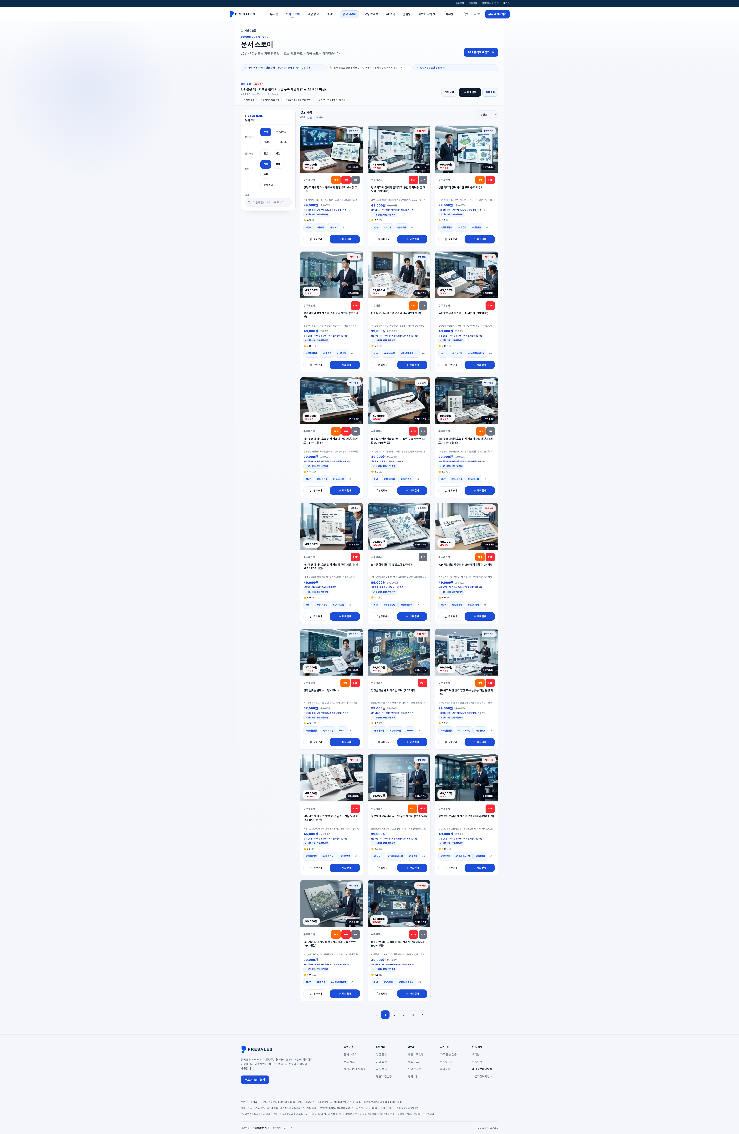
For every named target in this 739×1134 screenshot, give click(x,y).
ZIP (356, 179)
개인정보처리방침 (490, 3)
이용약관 (473, 3)
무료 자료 (490, 92)
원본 (266, 153)
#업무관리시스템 (395, 856)
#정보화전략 (406, 604)
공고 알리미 (382, 1062)
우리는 (476, 1054)
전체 (266, 132)
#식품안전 (476, 227)
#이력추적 (461, 227)
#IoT (376, 353)
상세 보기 (449, 92)
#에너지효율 (322, 479)
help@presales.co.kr (341, 1108)
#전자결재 (413, 856)
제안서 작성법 (416, 1054)
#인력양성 (480, 730)
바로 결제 (471, 92)
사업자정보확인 (481, 1076)
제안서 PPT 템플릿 (355, 1069)
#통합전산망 (389, 604)
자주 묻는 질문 (448, 1054)
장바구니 (317, 239)
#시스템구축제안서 (409, 353)
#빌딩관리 (321, 982)
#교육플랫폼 (446, 730)
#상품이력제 (446, 227)
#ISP (376, 604)
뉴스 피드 (413, 1062)
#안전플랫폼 (311, 730)
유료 (266, 174)
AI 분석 (380, 1069)
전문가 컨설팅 (384, 1076)
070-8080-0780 (375, 1108)
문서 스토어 (350, 1054)
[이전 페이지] (376, 1014)
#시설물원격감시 (338, 982)
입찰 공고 (381, 1054)
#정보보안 (378, 856)
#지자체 (320, 227)
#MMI (342, 730)
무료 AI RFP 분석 (255, 1079)
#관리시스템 (389, 353)
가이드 (267, 142)
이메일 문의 (446, 1062)
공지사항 (460, 3)
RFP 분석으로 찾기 (479, 52)
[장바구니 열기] (466, 14)
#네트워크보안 (463, 730)
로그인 (506, 3)
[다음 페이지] (422, 1014)
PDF (346, 179)
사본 (278, 153)
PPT (336, 179)
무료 (278, 164)
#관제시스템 (328, 730)
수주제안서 (281, 132)
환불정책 (445, 1069)
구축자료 (282, 142)
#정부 (308, 227)
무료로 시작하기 (497, 14)
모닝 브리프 (414, 1069)
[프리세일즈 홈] (243, 14)
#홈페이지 (333, 227)
